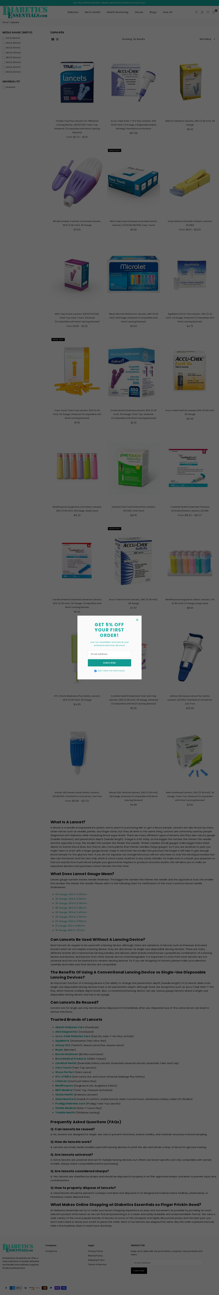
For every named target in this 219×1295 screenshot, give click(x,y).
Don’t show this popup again (111, 671)
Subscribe (109, 662)
